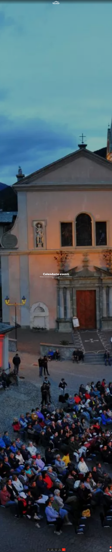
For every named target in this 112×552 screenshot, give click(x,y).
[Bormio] (56, 3)
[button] (110, 547)
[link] (48, 549)
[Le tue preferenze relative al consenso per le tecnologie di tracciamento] (110, 550)
